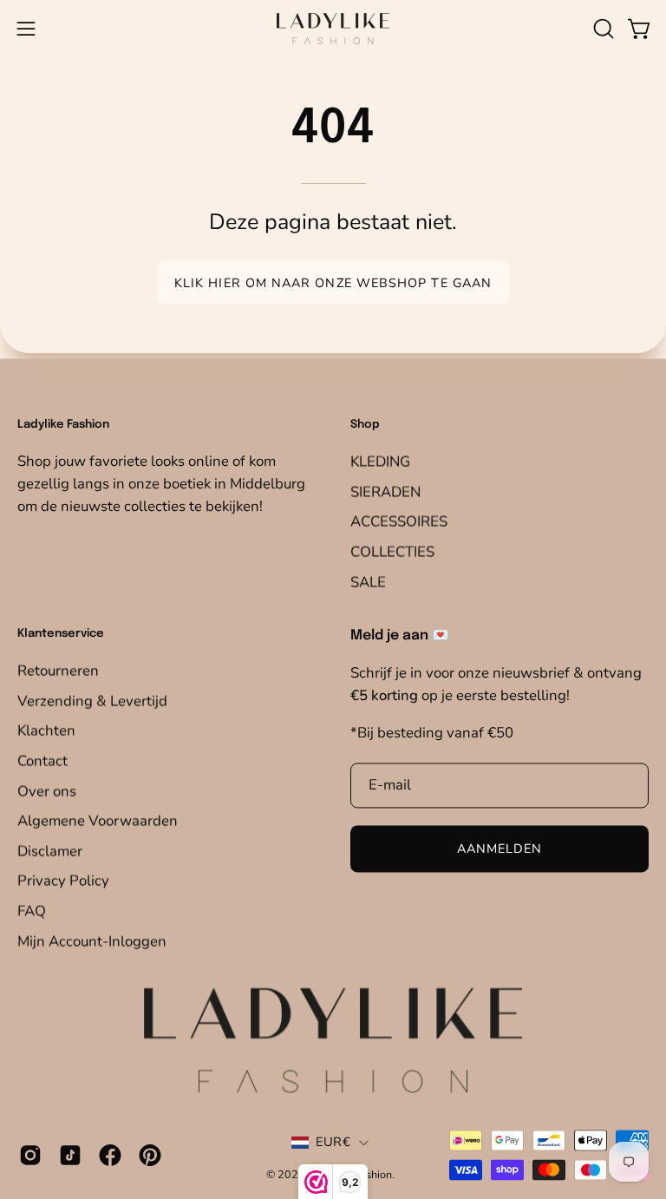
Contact (42, 760)
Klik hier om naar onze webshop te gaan (333, 283)
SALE (368, 581)
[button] (602, 28)
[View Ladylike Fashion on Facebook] (110, 1156)
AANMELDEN (500, 848)
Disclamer (49, 851)
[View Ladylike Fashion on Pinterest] (150, 1156)
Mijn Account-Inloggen (91, 941)
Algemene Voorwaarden (97, 820)
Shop (365, 424)
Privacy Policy (63, 881)
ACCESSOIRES (398, 521)
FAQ (31, 911)
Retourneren (58, 670)
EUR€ (333, 1141)
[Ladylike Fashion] (333, 28)
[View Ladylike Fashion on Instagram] (30, 1156)
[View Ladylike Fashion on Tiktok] (70, 1156)
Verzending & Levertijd (92, 701)
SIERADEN (385, 491)
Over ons (46, 791)
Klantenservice (60, 634)
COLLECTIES (392, 551)
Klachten (46, 730)
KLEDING (380, 461)
